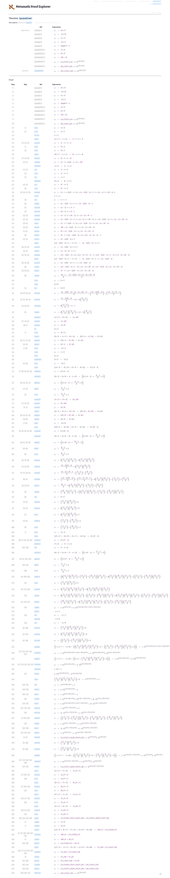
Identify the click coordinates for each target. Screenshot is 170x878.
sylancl (37, 143)
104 (27, 547)
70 (31, 371)
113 (28, 602)
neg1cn (37, 611)
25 (26, 184)
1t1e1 (36, 196)
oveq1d (37, 235)
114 (25, 607)
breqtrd (37, 325)
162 (25, 836)
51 (25, 288)
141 (24, 766)
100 (25, 576)
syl (36, 169)
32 (24, 215)
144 (25, 762)
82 (22, 431)
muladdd (37, 192)
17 (22, 158)
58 (24, 325)
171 (29, 873)
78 (24, 419)
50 (26, 293)
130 (27, 689)
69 (28, 371)
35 (26, 223)
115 (22, 732)
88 (28, 460)
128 (24, 689)
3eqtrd (37, 270)
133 (27, 703)
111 (25, 589)
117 (20, 651)
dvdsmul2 (37, 399)
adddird (37, 576)
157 (25, 814)
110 (25, 602)
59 (24, 344)
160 (28, 833)
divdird (37, 293)
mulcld (37, 239)
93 (25, 492)
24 (24, 192)
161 (32, 833)
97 (25, 514)
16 (25, 150)
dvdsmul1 (37, 317)
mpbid (36, 389)
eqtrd (36, 223)
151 (25, 790)
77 (24, 407)
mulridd (37, 207)
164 (27, 843)
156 (28, 810)
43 (25, 255)
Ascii (153, 12)
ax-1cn (37, 135)
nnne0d (37, 822)
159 (24, 868)
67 (24, 363)
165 (24, 864)
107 (27, 565)
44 (25, 270)
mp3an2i (37, 340)
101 (20, 540)
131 (27, 694)
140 (22, 873)
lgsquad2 (29, 22)
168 (27, 860)
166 (25, 853)
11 (25, 131)
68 (26, 363)
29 (25, 200)
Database (95, 1)
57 (28, 321)
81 (26, 423)
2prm (36, 356)
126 (24, 694)
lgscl (36, 771)
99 (25, 527)
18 (28, 158)
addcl (36, 243)
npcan (36, 139)
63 (26, 344)
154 (25, 802)
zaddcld (37, 521)
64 (26, 348)
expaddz (37, 647)
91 (26, 479)
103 (24, 565)
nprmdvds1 (38, 359)
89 (28, 466)
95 (24, 508)
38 (25, 235)
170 (27, 868)
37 (26, 231)
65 (22, 371)
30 (25, 203)
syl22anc (37, 371)
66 (25, 371)
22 (25, 173)
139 (29, 732)
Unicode (159, 12)
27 (26, 192)
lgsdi (36, 847)
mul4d (36, 818)
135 (25, 712)
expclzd (37, 708)
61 (26, 340)
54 (22, 466)
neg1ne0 (37, 619)
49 (22, 485)
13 (25, 143)
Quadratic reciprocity (144, 1)
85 (29, 442)
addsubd (37, 255)
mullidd (37, 712)
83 (31, 431)
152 (24, 818)
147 (28, 774)
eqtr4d (37, 766)
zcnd (36, 131)
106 (30, 559)
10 (26, 737)
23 (21, 192)
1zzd (36, 352)
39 (22, 270)
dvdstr (37, 336)
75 (25, 460)
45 (28, 263)
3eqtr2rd (37, 873)
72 (29, 383)
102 (31, 540)
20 (24, 227)
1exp (36, 679)
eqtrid (37, 689)
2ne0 (36, 284)
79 (29, 415)
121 (27, 651)
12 (22, 143)
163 (24, 843)
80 (26, 419)
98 (22, 576)
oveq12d (37, 162)
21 (26, 169)
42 (22, 255)
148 (25, 778)
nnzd (36, 128)
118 (25, 623)
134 (25, 732)
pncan (36, 259)
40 (22, 247)
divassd (37, 299)
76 (28, 403)
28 (24, 223)
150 (28, 786)
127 (25, 673)
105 (26, 559)
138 (27, 728)
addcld (37, 251)
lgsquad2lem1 (157, 1)
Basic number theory (131, 1)
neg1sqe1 (37, 669)
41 (28, 247)
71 (24, 389)
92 (28, 485)
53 (25, 485)
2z (35, 329)
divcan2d (37, 306)
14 (28, 143)
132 (25, 699)
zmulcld (37, 502)
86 (26, 448)
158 (30, 818)
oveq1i (37, 673)
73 (26, 389)
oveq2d (37, 203)
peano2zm (37, 166)
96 (26, 508)
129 (27, 685)
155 (27, 818)
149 (20, 818)
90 (24, 479)
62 (29, 340)
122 (30, 651)
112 (25, 595)
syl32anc (37, 834)
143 (30, 760)
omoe (36, 367)
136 (24, 728)
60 (21, 340)
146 (25, 873)
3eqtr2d (37, 466)
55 (25, 312)
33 (26, 215)
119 (24, 651)
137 (25, 723)
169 (27, 864)
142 (27, 760)
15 (24, 162)
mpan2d (37, 344)
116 (25, 615)
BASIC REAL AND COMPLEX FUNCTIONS (112, 1)
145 (27, 766)
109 (28, 576)
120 (27, 634)
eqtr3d (37, 227)
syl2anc (37, 321)
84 (24, 448)
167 (24, 860)
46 (25, 267)
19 (26, 162)
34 (26, 219)
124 (24, 703)
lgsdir (37, 829)
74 (25, 394)
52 (29, 293)
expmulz (37, 659)
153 (28, 798)
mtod (36, 348)
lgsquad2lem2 (157, 4)
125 (32, 664)
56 (25, 466)
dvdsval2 (37, 376)
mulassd (37, 460)
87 (25, 454)
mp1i (36, 363)
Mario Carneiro (47, 22)
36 (26, 227)
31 (24, 219)
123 (25, 654)
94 (22, 602)
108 (25, 570)
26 (25, 188)
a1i (36, 177)
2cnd (36, 280)
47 (28, 270)
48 (25, 275)
